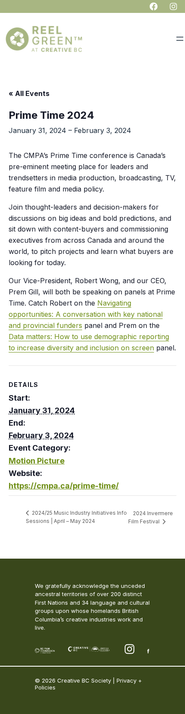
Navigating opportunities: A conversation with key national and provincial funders (86, 314)
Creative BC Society (84, 680)
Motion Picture (37, 460)
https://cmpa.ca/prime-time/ (64, 485)
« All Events (29, 93)
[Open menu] (180, 39)
